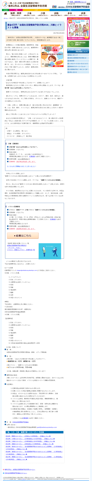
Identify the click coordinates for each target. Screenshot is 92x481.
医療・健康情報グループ (78, 2)
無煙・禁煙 (15, 14)
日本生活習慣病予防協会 (20, 422)
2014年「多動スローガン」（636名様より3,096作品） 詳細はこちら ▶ (30, 444)
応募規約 (32, 156)
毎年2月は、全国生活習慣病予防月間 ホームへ (20, 469)
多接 (83, 14)
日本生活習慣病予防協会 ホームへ (16, 473)
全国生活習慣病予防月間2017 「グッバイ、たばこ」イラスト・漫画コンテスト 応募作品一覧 (21, 248)
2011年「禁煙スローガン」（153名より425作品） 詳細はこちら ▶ (28, 436)
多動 (56, 14)
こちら (23, 479)
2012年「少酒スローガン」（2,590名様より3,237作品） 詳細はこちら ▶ (30, 438)
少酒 (43, 14)
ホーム (6, 18)
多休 (69, 14)
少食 (29, 14)
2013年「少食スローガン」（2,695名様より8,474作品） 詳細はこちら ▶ (30, 441)
